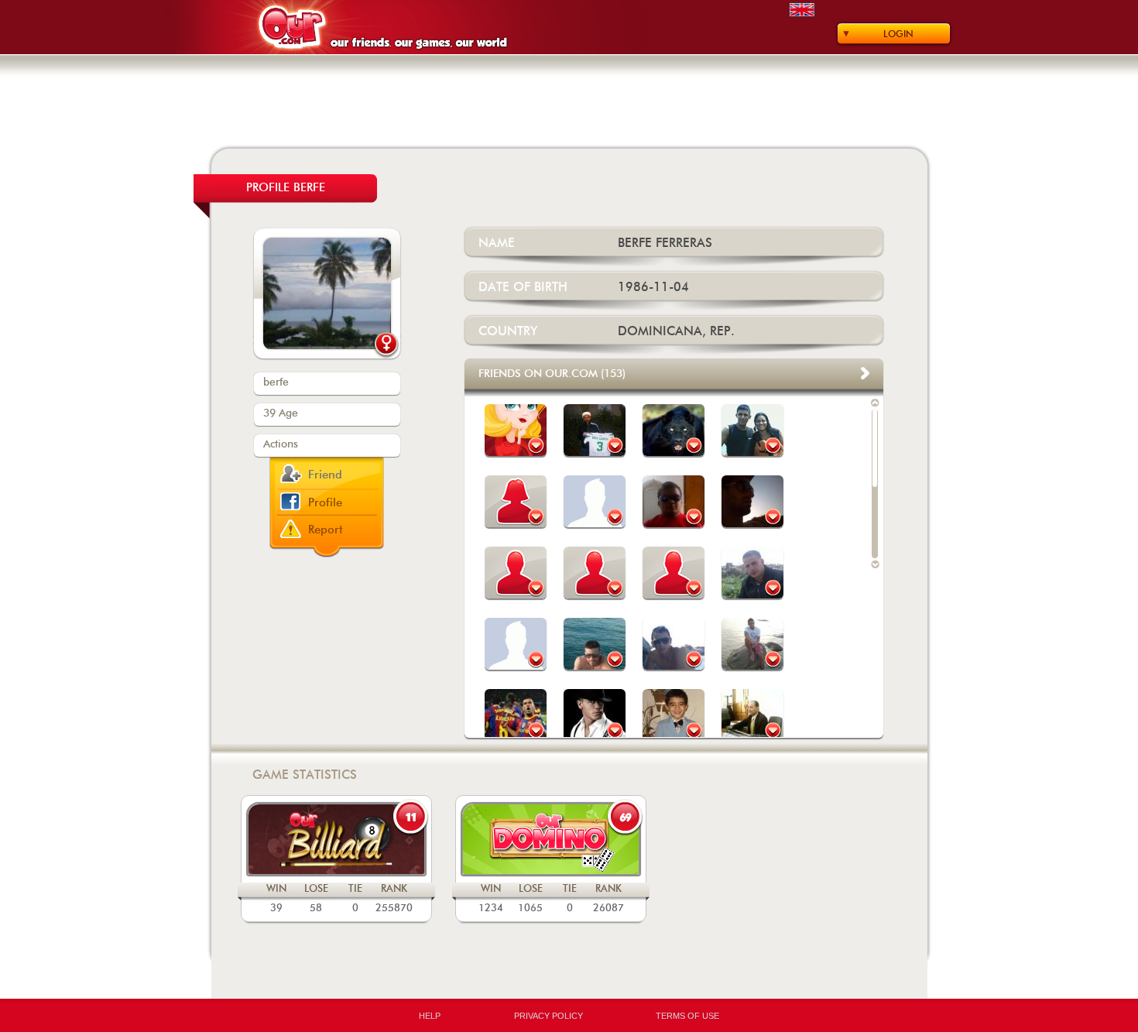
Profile (325, 503)
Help (429, 1015)
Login (898, 34)
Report (325, 530)
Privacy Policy (548, 1015)
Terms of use (687, 1015)
